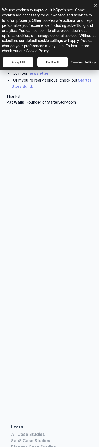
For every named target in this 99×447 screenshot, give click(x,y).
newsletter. (39, 73)
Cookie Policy (37, 50)
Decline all (52, 62)
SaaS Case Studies (30, 440)
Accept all (18, 62)
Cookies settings (83, 62)
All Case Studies (28, 434)
